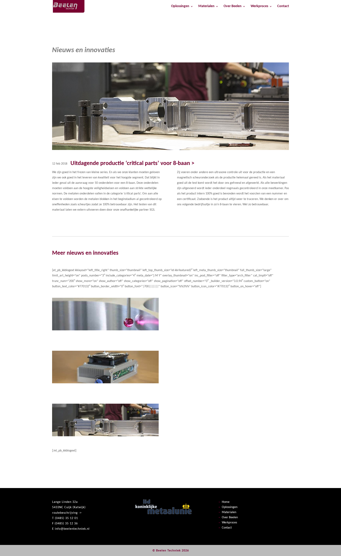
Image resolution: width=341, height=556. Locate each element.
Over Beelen (233, 6)
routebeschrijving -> (67, 513)
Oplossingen (180, 6)
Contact (283, 6)
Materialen (206, 6)
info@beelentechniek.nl (72, 529)
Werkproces (259, 6)
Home (226, 502)
